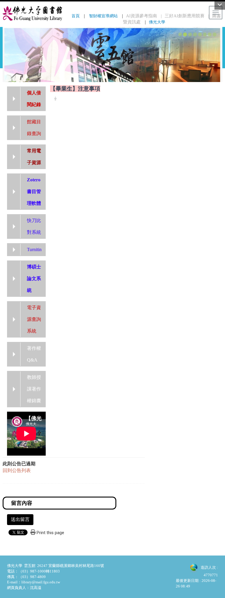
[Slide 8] (215, 34)
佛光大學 (157, 22)
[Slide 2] (185, 34)
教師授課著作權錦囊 (34, 389)
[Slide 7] (210, 34)
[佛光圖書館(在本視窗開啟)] (32, 13)
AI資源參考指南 (141, 15)
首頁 (75, 15)
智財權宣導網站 (103, 15)
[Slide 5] (200, 34)
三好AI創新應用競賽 (184, 15)
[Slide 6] (205, 34)
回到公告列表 (17, 470)
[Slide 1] (180, 34)
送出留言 (20, 519)
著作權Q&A (34, 354)
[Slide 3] (190, 34)
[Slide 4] (195, 34)
